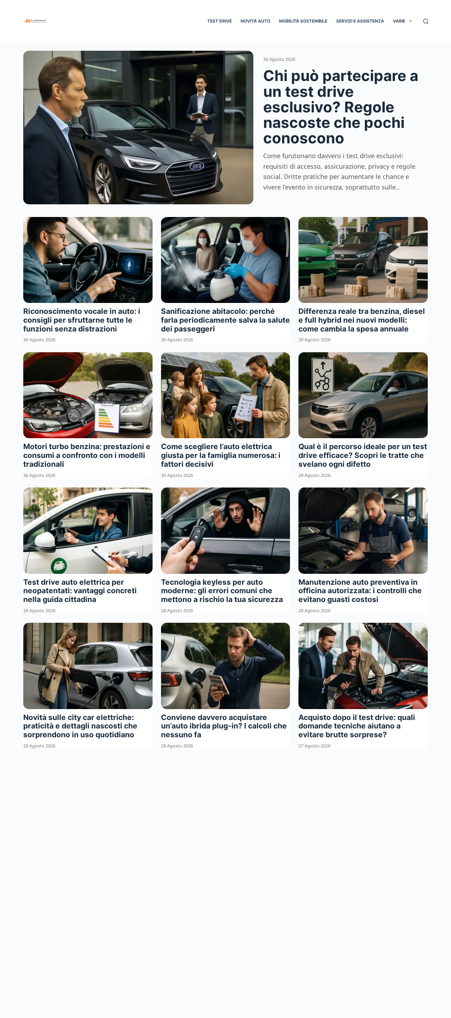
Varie (399, 21)
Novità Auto (255, 21)
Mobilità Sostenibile (303, 21)
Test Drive (219, 21)
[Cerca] (425, 21)
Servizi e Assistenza (360, 21)
